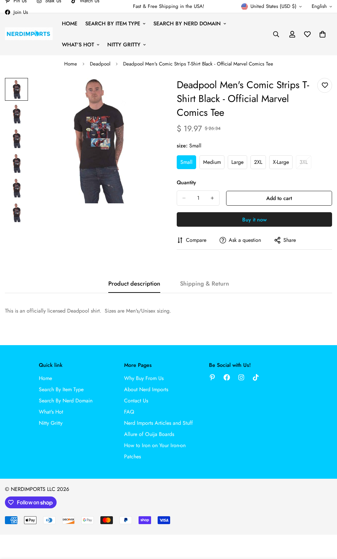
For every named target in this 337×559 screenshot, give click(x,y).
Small (188, 163)
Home (69, 23)
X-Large (283, 163)
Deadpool (100, 63)
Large (239, 163)
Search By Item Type (112, 23)
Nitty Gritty (124, 44)
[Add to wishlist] (324, 85)
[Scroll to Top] (324, 523)
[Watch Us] (255, 377)
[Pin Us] (212, 377)
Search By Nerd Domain (187, 23)
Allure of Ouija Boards (149, 434)
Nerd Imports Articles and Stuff (158, 423)
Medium (213, 163)
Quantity (186, 182)
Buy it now (254, 219)
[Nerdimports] (29, 34)
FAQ (129, 412)
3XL (305, 163)
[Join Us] (226, 377)
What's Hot (78, 44)
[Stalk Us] (241, 377)
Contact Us (136, 400)
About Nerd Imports (146, 389)
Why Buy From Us (144, 378)
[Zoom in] (146, 92)
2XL (260, 163)
